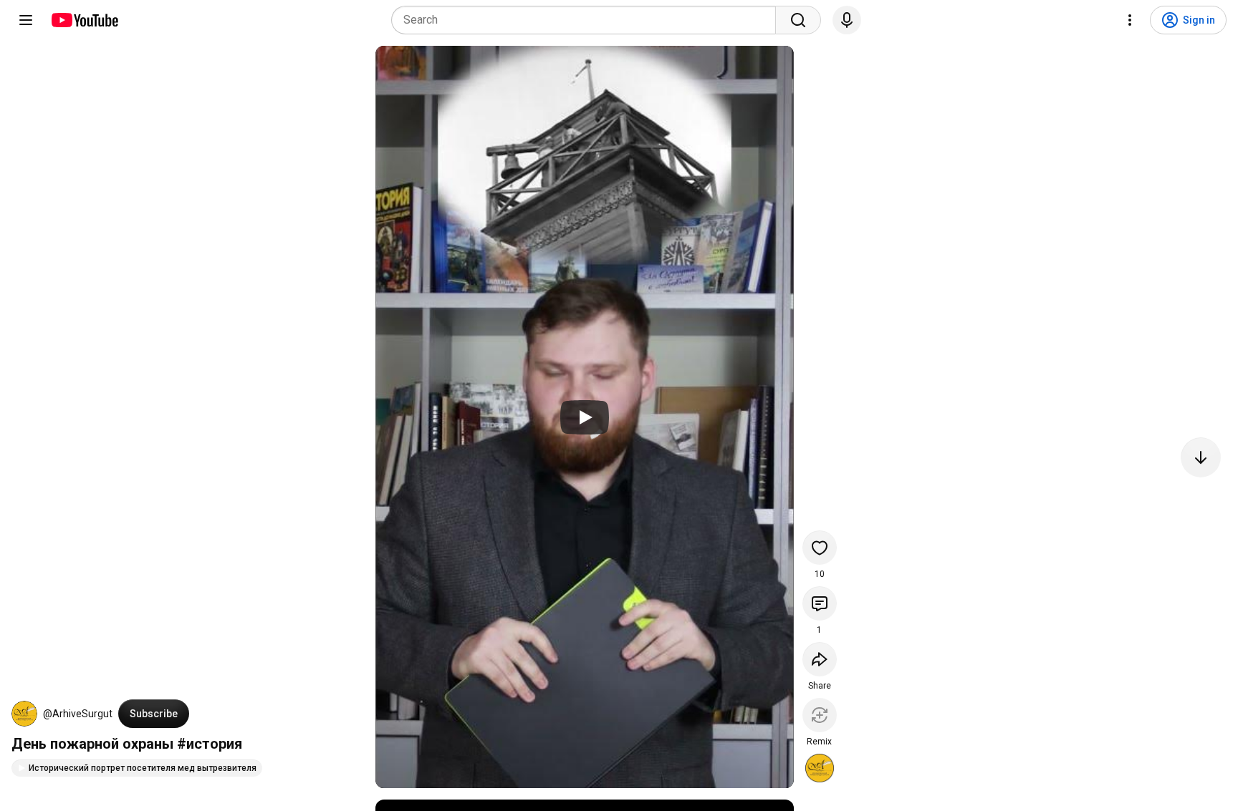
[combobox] (587, 20)
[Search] (798, 20)
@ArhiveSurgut (77, 713)
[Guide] (25, 20)
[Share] (819, 659)
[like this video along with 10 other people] (819, 547)
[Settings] (1129, 20)
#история (209, 743)
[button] (24, 714)
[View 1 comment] (819, 603)
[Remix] (819, 715)
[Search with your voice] (846, 20)
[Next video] (1201, 457)
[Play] (584, 417)
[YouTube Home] (84, 20)
